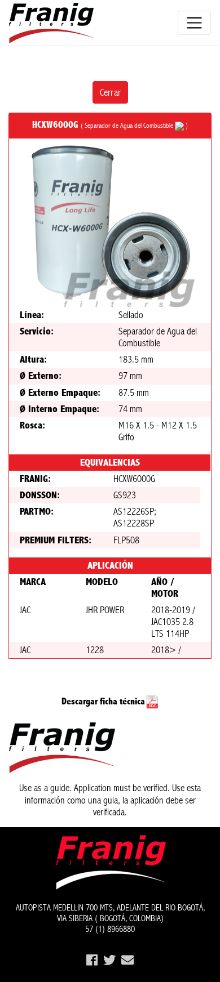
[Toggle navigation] (194, 23)
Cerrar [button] (110, 92)
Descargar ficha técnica (103, 701)
